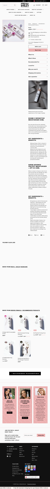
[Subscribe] (42, 248)
